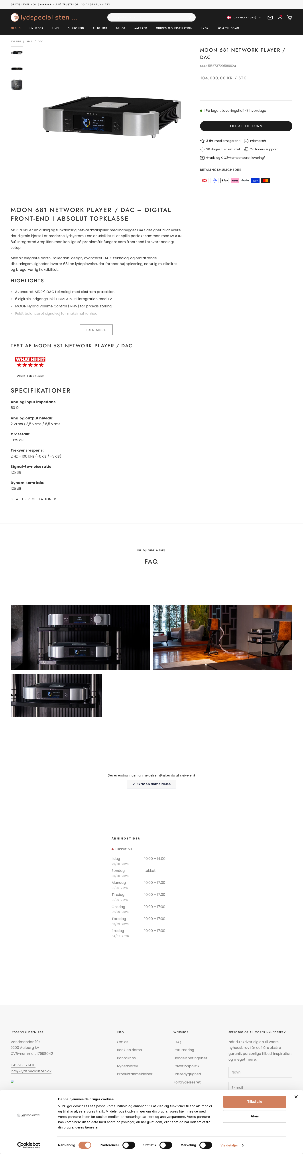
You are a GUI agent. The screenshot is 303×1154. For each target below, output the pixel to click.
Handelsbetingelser (190, 1058)
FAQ (177, 1041)
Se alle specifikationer (33, 499)
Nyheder (36, 28)
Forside (16, 41)
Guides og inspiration (174, 28)
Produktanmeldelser (135, 1074)
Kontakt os (126, 1058)
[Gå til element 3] (17, 85)
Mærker (140, 28)
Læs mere (96, 329)
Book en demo (129, 1049)
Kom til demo (228, 28)
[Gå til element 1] (17, 53)
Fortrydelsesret (187, 1082)
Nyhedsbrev (127, 1066)
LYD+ (205, 28)
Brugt (121, 28)
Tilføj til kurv (246, 126)
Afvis (255, 1116)
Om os (122, 1041)
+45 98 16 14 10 (23, 1065)
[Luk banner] (296, 1096)
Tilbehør (100, 28)
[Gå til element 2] (17, 69)
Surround (76, 28)
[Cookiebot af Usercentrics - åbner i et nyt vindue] (28, 1145)
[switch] (128, 1145)
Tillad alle (254, 1101)
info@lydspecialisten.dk (31, 1071)
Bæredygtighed (187, 1074)
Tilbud (16, 28)
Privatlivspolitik (186, 1066)
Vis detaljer (229, 1145)
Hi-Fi (55, 28)
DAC (40, 41)
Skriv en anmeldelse (156, 785)
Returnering (183, 1049)
